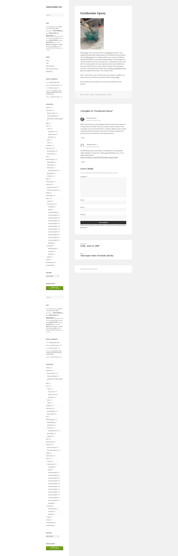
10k (46, 26)
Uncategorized (50, 262)
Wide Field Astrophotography (55, 119)
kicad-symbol (50, 154)
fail (51, 30)
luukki (62, 36)
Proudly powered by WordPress (88, 269)
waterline (61, 48)
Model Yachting (50, 159)
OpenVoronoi (51, 134)
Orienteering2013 (53, 218)
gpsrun (47, 33)
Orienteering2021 (53, 240)
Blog (55, 26)
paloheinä (49, 42)
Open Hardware (50, 66)
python (61, 44)
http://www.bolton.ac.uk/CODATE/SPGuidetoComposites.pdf (99, 157)
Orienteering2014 (53, 220)
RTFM (117, 77)
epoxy (86, 53)
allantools (52, 26)
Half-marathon (52, 248)
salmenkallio (50, 46)
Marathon (50, 254)
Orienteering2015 (53, 223)
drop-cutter (52, 28)
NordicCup (60, 38)
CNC (60, 27)
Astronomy (49, 110)
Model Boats (49, 71)
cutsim (47, 28)
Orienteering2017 (53, 229)
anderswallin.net (54, 7)
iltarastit (52, 33)
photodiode (58, 42)
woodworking (49, 265)
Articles (48, 107)
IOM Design (50, 165)
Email (82, 207)
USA (50, 48)
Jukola (50, 209)
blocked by (54, 287)
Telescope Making (52, 116)
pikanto (48, 44)
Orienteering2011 (53, 212)
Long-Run (50, 251)
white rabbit (48, 49)
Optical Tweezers (51, 187)
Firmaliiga (51, 207)
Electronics (49, 148)
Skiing (48, 257)
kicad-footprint (51, 151)
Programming (49, 181)
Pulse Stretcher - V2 (56, 85)
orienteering (59, 40)
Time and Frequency (52, 190)
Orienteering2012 (53, 215)
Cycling (49, 201)
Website (82, 214)
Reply (83, 138)
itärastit (49, 35)
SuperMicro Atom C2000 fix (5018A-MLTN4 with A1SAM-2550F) (54, 92)
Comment (84, 177)
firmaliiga (57, 30)
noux (47, 40)
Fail (47, 156)
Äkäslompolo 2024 (54, 82)
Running (49, 246)
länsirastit (48, 38)
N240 (56, 38)
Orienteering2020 (53, 237)
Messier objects (51, 113)
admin (92, 94)
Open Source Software (52, 69)
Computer (48, 145)
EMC (48, 140)
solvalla (55, 46)
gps (62, 30)
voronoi (57, 48)
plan (58, 44)
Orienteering (50, 204)
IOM (57, 33)
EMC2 (57, 28)
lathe (55, 36)
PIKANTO (49, 176)
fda (52, 30)
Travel (47, 48)
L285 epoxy (89, 57)
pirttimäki (54, 44)
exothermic (109, 53)
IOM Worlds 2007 (52, 170)
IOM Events (50, 168)
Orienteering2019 (53, 234)
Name (82, 200)
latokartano (58, 36)
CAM (58, 26)
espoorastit (48, 30)
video (53, 48)
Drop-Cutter (51, 131)
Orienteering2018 (53, 232)
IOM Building (50, 162)
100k (48, 26)
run (47, 46)
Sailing (48, 193)
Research (48, 184)
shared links (49, 195)
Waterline (51, 137)
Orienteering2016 (53, 226)
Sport (47, 198)
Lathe (48, 142)
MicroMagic (52, 38)
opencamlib (53, 40)
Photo (54, 42)
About (47, 60)
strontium (59, 46)
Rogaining (51, 243)
